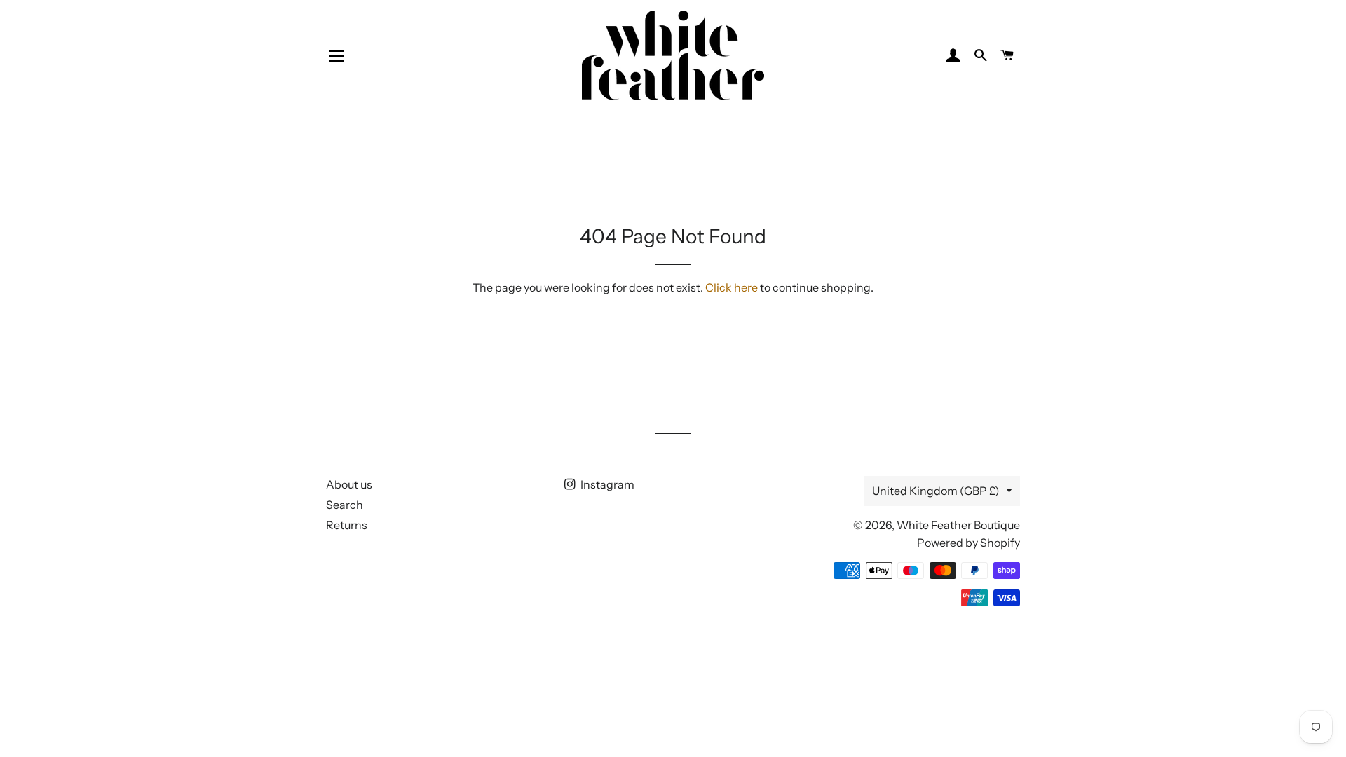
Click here (731, 287)
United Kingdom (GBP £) (936, 491)
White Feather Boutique (958, 525)
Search (344, 505)
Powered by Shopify (968, 543)
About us (349, 484)
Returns (346, 525)
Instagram (606, 484)
